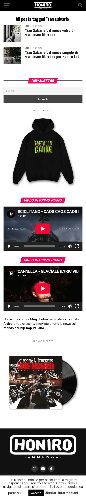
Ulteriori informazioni (61, 493)
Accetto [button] (36, 493)
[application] (43, 229)
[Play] (9, 246)
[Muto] (69, 246)
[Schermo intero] (77, 246)
